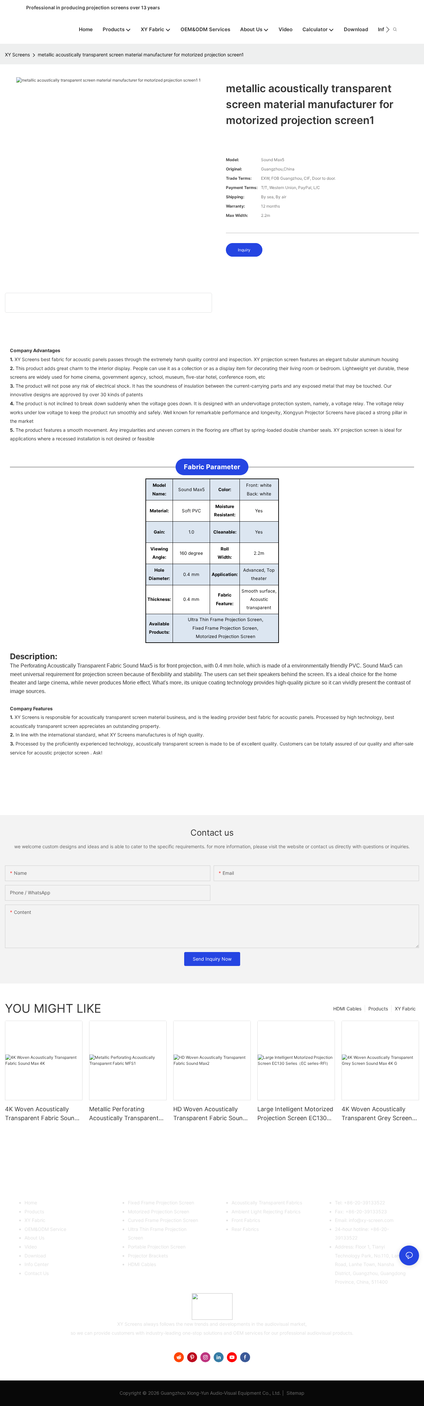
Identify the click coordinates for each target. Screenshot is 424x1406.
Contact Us (37, 1273)
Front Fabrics (246, 1220)
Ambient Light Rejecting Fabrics (266, 1211)
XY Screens (17, 54)
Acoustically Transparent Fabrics (267, 1202)
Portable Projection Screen (157, 1246)
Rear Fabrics (245, 1229)
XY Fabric (405, 1008)
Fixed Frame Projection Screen (161, 1202)
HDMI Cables (347, 1008)
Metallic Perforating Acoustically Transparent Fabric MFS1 (124, 1114)
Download (35, 1255)
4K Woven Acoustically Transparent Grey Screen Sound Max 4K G (377, 1114)
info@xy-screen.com (371, 1220)
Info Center (37, 1264)
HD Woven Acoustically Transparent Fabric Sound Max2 (209, 1114)
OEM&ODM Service (45, 1229)
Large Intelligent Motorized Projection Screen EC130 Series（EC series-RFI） (295, 1114)
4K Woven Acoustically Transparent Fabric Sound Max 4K (41, 1114)
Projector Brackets (148, 1255)
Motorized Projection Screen (158, 1211)
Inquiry (244, 249)
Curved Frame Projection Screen (163, 1220)
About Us (34, 1238)
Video (31, 1246)
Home (31, 1202)
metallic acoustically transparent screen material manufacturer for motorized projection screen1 (141, 54)
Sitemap (294, 1393)
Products (378, 1008)
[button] (388, 29)
